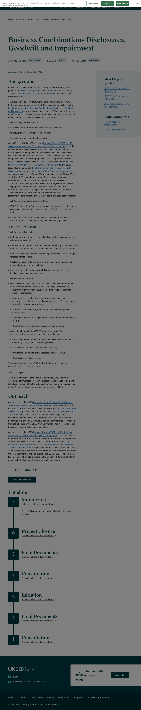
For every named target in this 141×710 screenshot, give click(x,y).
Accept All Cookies (122, 3)
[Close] (137, 3)
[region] (70, 3)
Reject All (107, 3)
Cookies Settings (93, 3)
